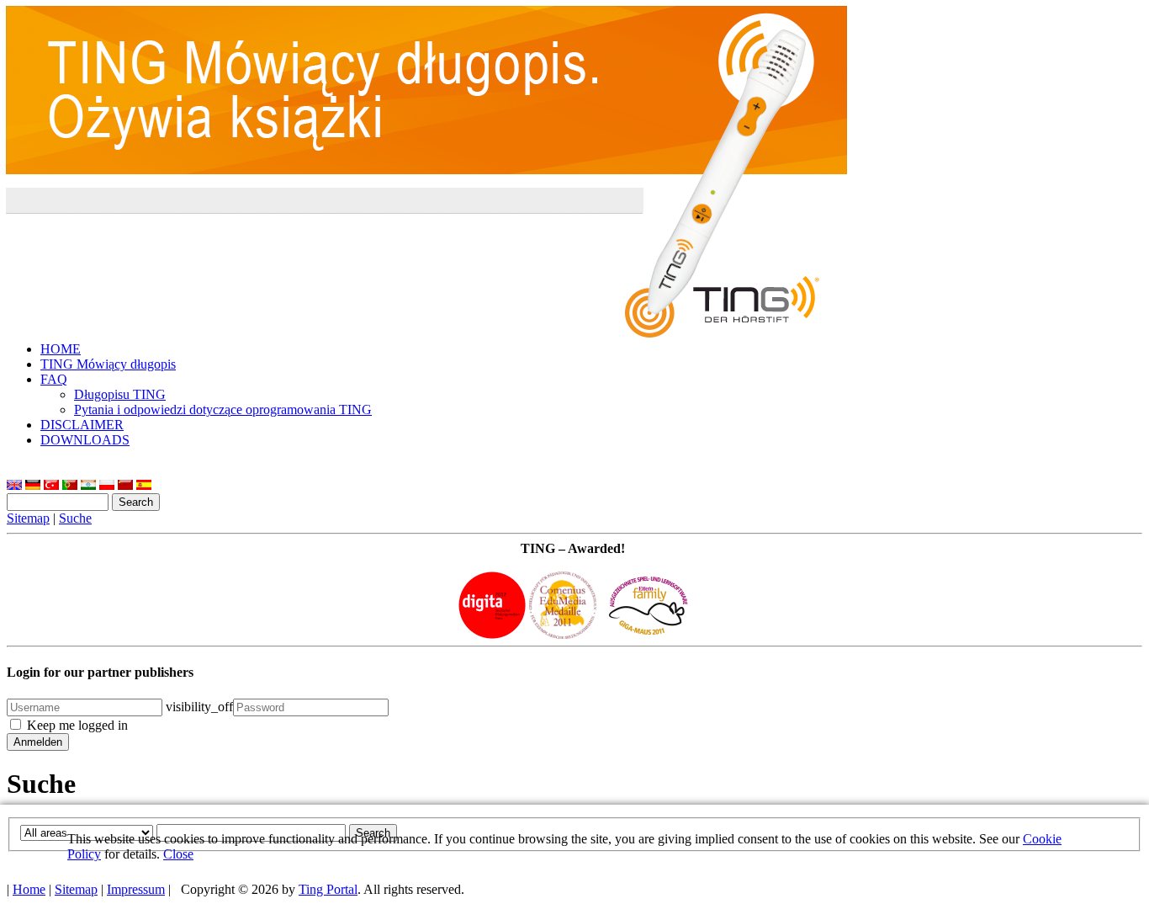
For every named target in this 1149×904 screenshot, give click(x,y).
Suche (75, 518)
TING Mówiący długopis (108, 364)
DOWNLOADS (85, 440)
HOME (60, 349)
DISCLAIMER (82, 424)
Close (178, 854)
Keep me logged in (77, 725)
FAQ (53, 379)
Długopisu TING (120, 394)
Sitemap (28, 518)
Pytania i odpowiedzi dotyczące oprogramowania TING (223, 409)
